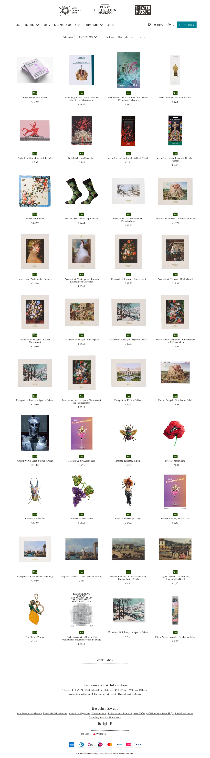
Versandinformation (78, 693)
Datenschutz (111, 693)
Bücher (30, 25)
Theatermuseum (99, 713)
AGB (90, 693)
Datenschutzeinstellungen (129, 693)
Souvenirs (92, 25)
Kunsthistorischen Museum (29, 713)
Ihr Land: (85, 733)
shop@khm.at (141, 690)
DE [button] (159, 25)
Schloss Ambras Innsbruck (120, 713)
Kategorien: (68, 37)
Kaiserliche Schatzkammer (55, 713)
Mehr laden (105, 660)
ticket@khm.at (98, 690)
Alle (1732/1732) (85, 36)
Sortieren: (110, 37)
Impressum (99, 693)
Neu (18, 24)
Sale (110, 24)
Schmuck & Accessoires (60, 25)
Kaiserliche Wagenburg (79, 713)
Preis (132, 37)
